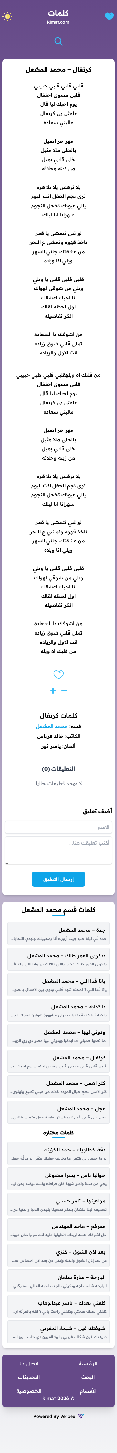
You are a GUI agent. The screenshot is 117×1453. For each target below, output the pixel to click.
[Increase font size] (53, 691)
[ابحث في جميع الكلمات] (59, 41)
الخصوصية (29, 1391)
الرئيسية (88, 1363)
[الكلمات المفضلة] (109, 16)
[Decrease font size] (64, 691)
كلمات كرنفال (58, 715)
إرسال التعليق (58, 879)
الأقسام (88, 1391)
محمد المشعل (52, 726)
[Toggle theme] (7, 16)
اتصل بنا (28, 1363)
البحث (88, 1377)
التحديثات (29, 1377)
